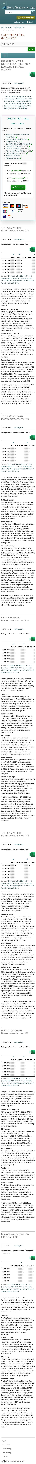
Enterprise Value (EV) (13, 142)
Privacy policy (6, 1449)
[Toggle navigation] (4, 3)
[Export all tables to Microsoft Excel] (32, 74)
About (4, 1441)
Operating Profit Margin (17, 146)
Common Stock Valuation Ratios (17, 139)
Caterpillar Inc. (19, 27)
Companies (8, 27)
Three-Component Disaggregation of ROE (18, 99)
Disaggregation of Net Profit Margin (16, 108)
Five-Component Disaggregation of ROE (17, 101)
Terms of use (6, 1445)
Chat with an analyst (26, 17)
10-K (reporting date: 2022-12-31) (20, 280)
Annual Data (7, 83)
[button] (13, 254)
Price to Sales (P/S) (16, 153)
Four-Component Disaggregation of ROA (17, 106)
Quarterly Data (18, 83)
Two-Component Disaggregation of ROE (17, 96)
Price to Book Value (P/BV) (18, 151)
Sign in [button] (30, 22)
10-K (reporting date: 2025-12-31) (17, 276)
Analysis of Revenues (13, 156)
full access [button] (15, 171)
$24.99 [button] (31, 49)
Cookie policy (6, 1453)
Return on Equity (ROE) (17, 149)
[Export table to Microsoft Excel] (32, 249)
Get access (20, 22)
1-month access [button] (17, 178)
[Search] (33, 12)
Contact (4, 1456)
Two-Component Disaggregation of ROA (17, 103)
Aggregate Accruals (12, 158)
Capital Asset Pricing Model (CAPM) (18, 144)
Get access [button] (19, 187)
